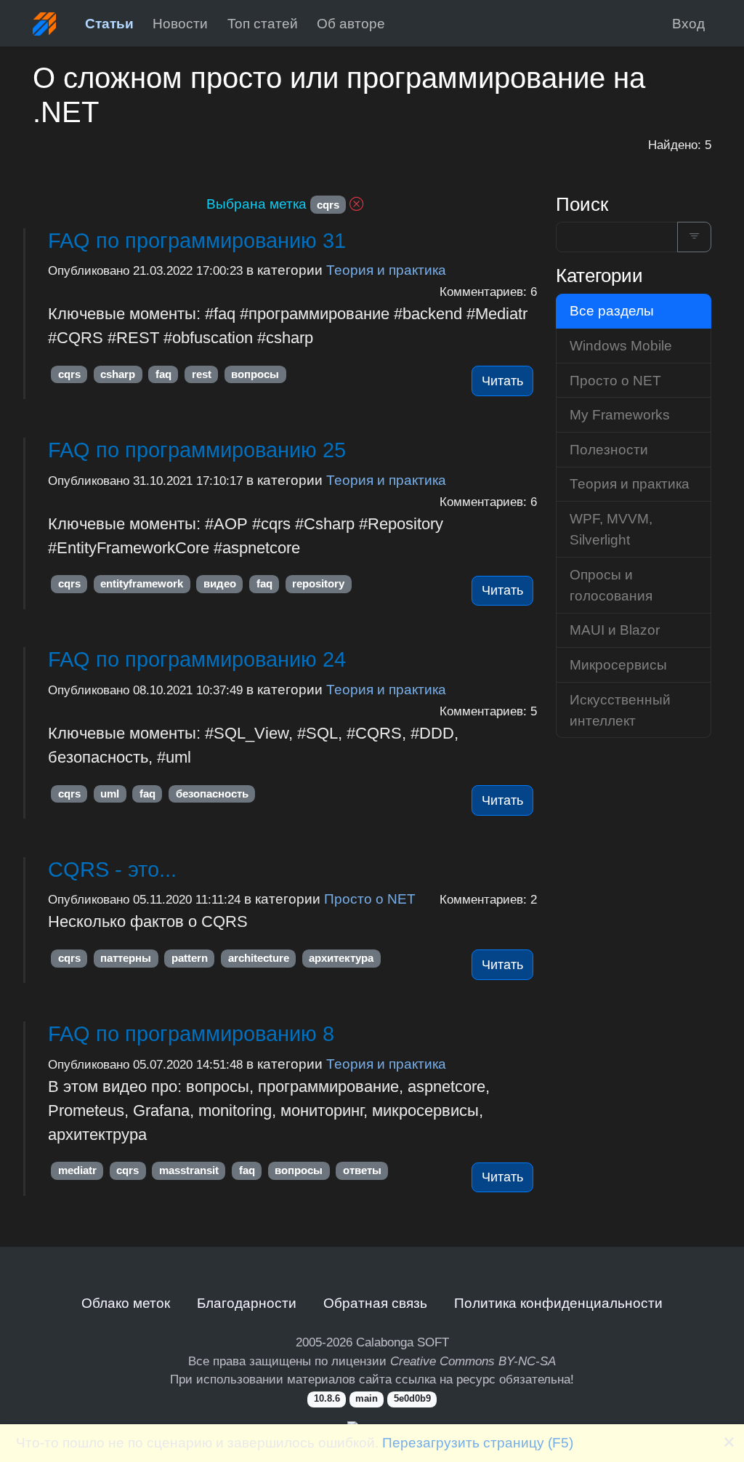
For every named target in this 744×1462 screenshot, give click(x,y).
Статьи (109, 23)
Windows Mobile (621, 345)
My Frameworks (620, 414)
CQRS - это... (112, 869)
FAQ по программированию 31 (197, 240)
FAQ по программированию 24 (197, 659)
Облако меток (125, 1303)
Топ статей (262, 23)
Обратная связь (375, 1303)
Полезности (609, 449)
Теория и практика (386, 270)
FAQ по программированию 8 (191, 1033)
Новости (180, 23)
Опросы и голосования (611, 584)
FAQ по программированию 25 (197, 450)
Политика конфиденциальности (558, 1303)
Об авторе (351, 23)
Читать (502, 381)
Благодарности (246, 1303)
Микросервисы (618, 664)
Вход (688, 23)
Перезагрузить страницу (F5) (477, 1442)
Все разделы (612, 310)
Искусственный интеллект (620, 709)
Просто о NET (370, 899)
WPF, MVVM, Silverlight (611, 528)
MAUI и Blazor (615, 630)
